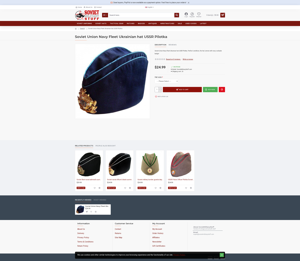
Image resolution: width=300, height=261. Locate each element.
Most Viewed (100, 200)
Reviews (172, 45)
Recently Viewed (83, 200)
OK (222, 255)
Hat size (158, 77)
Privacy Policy (179, 255)
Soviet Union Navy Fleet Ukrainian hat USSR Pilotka (97, 206)
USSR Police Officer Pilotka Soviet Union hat (181, 180)
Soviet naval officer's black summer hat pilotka (120, 180)
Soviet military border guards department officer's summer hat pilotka (150, 180)
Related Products (84, 146)
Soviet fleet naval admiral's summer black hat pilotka (89, 180)
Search (82, 28)
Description (160, 45)
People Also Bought (106, 146)
